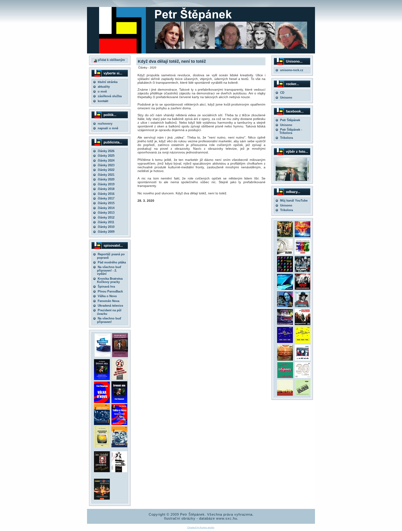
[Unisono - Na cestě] (285, 324)
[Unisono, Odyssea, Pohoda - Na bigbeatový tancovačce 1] (285, 342)
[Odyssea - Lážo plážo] (284, 377)
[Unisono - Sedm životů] (303, 236)
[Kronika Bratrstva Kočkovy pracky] (102, 424)
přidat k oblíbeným (111, 60)
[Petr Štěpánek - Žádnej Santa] (285, 236)
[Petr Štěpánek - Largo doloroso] (285, 306)
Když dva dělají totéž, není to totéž (172, 61)
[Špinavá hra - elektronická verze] (119, 402)
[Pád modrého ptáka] (103, 355)
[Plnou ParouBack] (119, 446)
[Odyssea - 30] (303, 377)
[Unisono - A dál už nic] (303, 359)
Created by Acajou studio (200, 527)
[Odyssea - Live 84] (303, 271)
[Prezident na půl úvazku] (102, 471)
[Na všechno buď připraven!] (119, 471)
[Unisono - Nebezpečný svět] (303, 324)
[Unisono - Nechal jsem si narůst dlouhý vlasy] (303, 288)
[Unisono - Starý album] (285, 253)
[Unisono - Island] (285, 288)
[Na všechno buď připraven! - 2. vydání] (120, 378)
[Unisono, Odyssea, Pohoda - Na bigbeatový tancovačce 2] (303, 342)
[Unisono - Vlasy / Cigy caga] (303, 394)
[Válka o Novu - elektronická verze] (102, 402)
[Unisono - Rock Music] (285, 359)
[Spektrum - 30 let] (285, 394)
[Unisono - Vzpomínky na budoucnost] (303, 253)
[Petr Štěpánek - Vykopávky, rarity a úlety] (303, 306)
